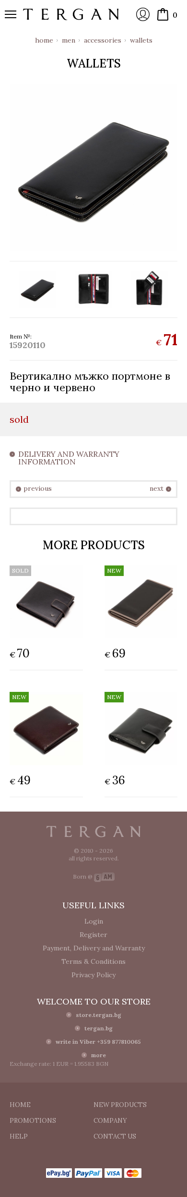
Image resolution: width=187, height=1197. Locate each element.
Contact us (115, 1136)
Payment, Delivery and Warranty (94, 948)
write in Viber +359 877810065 (98, 1041)
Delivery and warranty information (68, 458)
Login (143, 14)
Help (19, 1136)
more (98, 1055)
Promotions (33, 1121)
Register (93, 934)
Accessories (102, 40)
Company (110, 1121)
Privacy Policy (93, 975)
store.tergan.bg (98, 1014)
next (157, 488)
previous (37, 488)
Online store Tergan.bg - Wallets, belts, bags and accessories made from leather (71, 14)
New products (120, 1105)
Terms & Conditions (93, 961)
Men (68, 40)
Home (44, 40)
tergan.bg (98, 1028)
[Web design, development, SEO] (104, 876)
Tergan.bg (93, 831)
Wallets (141, 40)
